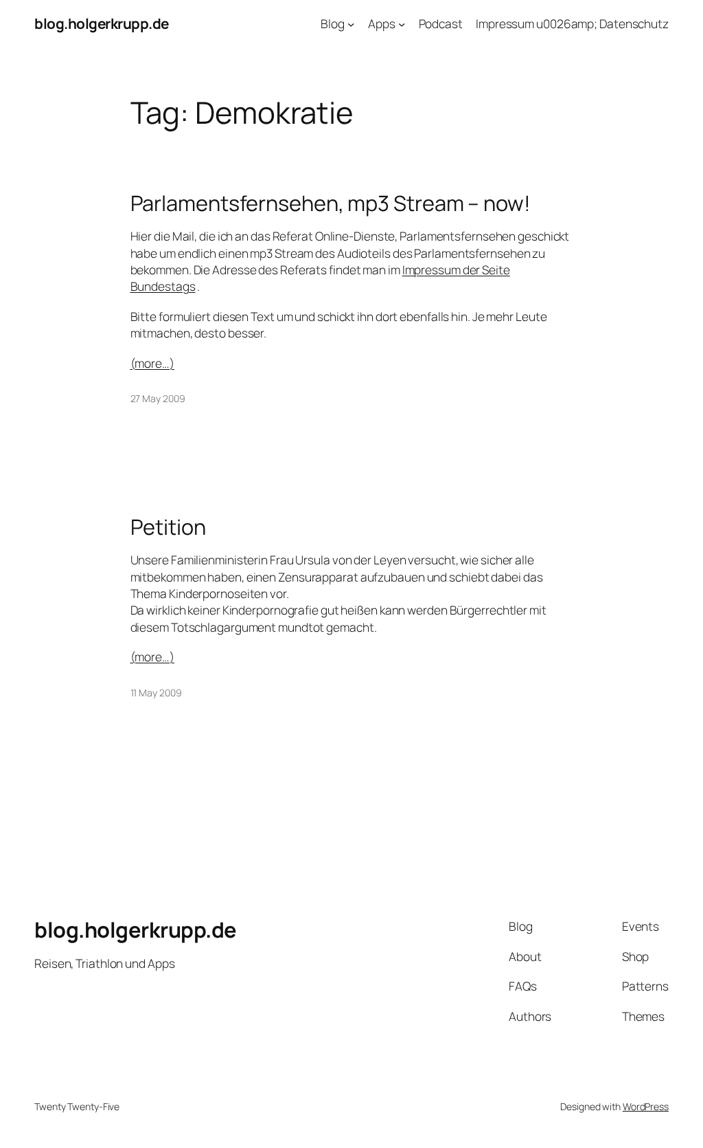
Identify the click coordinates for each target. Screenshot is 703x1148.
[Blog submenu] (350, 23)
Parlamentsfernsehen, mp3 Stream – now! (330, 203)
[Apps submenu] (401, 23)
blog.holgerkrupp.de (101, 23)
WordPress (646, 1106)
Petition (168, 527)
